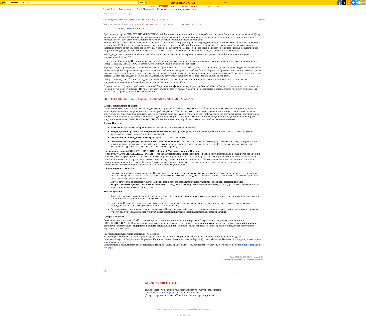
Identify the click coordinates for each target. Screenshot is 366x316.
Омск (170, 24)
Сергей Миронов (114, 24)
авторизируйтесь (167, 292)
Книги (194, 6)
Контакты (205, 6)
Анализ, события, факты (125, 14)
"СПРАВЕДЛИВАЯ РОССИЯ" (192, 24)
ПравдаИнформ (109, 9)
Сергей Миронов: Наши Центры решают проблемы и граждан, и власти (167, 9)
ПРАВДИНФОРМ (183, 2)
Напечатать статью (112, 271)
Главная (151, 6)
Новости (163, 6)
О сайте (218, 6)
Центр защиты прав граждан (133, 24)
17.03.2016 (106, 14)
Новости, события (126, 9)
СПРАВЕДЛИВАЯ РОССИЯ (155, 24)
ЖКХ (177, 24)
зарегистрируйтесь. (191, 292)
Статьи (184, 6)
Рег (225, 2)
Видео (174, 6)
